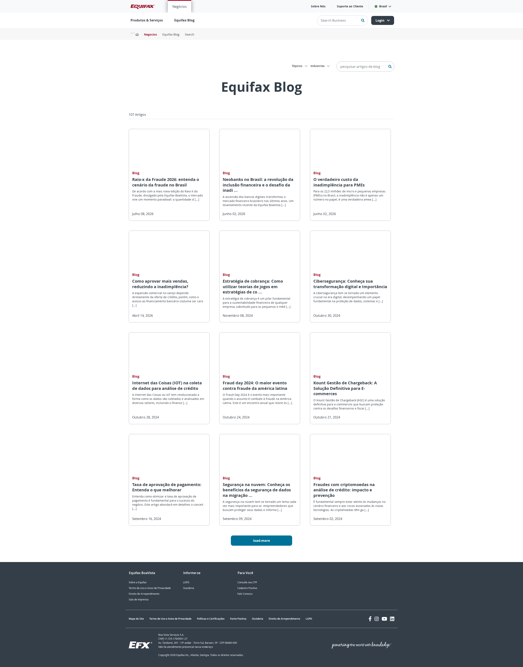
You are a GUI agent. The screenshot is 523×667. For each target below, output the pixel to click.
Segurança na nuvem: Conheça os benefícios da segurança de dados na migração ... (257, 490)
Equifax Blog (184, 20)
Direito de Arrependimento (144, 594)
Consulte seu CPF (247, 582)
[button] (382, 6)
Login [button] (380, 20)
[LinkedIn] (392, 619)
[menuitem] (179, 6)
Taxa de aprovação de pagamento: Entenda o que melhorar (166, 487)
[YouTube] (384, 619)
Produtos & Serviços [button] (147, 20)
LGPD (186, 582)
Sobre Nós (318, 6)
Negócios (179, 6)
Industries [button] (318, 66)
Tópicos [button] (297, 66)
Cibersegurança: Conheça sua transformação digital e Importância (350, 283)
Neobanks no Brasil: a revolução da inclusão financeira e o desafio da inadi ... (258, 185)
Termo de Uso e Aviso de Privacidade (150, 588)
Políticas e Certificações (211, 618)
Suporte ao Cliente (350, 6)
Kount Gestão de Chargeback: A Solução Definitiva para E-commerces (345, 388)
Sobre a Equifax (137, 582)
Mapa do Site (136, 618)
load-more (261, 540)
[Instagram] (376, 619)
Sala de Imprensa (139, 599)
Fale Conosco (245, 594)
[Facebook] (370, 619)
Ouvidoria (188, 588)
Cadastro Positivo (247, 588)
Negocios (150, 34)
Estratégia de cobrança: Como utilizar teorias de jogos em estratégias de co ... (253, 286)
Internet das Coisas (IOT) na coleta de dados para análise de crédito (167, 385)
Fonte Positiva (238, 618)
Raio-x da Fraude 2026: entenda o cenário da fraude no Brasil (165, 182)
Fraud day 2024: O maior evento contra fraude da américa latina (255, 385)
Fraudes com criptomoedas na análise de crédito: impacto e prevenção (344, 490)
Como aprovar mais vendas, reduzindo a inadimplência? (160, 283)
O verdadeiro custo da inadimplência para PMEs (339, 182)
